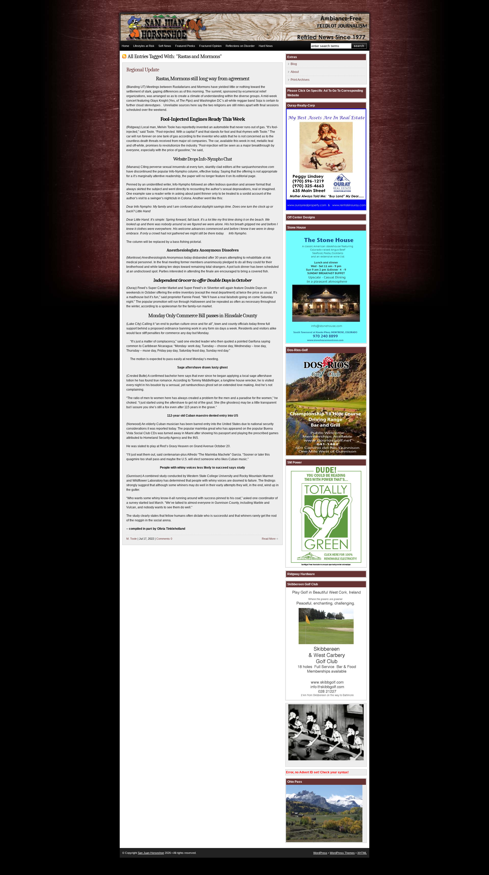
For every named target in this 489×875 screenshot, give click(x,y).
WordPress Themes (342, 852)
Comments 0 (164, 538)
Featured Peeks (185, 45)
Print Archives (300, 80)
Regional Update (142, 70)
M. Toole (131, 538)
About (295, 72)
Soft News (164, 45)
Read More (269, 538)
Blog (294, 64)
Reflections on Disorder (240, 45)
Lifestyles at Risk (143, 45)
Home (125, 45)
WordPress (320, 852)
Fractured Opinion (210, 45)
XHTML (362, 852)
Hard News (266, 45)
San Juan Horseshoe (151, 852)
